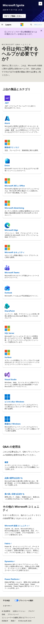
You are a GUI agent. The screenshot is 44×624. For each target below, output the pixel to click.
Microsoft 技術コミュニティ (16, 526)
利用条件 (5, 621)
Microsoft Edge (11, 230)
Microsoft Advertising (14, 208)
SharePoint (10, 311)
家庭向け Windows (13, 424)
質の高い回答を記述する (14, 494)
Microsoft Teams (12, 272)
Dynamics (9, 561)
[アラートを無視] (40, 3)
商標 (12, 621)
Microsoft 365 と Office (15, 186)
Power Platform (12, 579)
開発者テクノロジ (12, 147)
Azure (7, 123)
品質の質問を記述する (14, 478)
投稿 (3, 614)
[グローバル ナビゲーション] (2, 25)
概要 (6, 462)
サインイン (38, 24)
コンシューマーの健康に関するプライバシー (17, 617)
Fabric (7, 543)
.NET (7, 103)
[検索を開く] (31, 25)
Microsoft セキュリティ (14, 252)
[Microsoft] (22, 24)
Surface (8, 357)
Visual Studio (10, 379)
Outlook (8, 293)
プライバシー (12, 614)
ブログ (30, 611)
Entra (7, 165)
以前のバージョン (19, 611)
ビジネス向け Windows (14, 402)
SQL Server (9, 333)
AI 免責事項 (6, 611)
